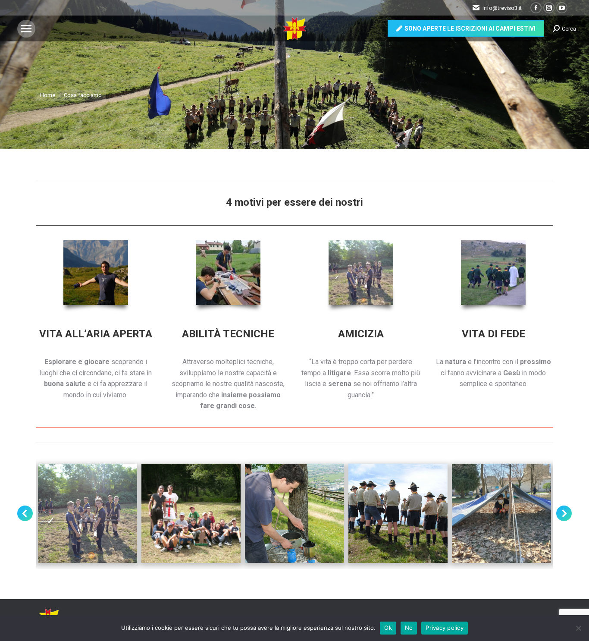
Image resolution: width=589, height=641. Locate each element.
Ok (388, 627)
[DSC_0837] (87, 513)
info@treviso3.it (502, 8)
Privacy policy (445, 627)
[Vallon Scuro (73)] (398, 513)
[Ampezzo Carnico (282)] (191, 513)
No (409, 627)
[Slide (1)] (501, 513)
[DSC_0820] (294, 513)
